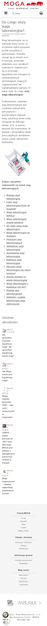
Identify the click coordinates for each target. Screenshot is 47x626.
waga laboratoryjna (12, 94)
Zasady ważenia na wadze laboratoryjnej (16, 278)
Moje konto (23, 575)
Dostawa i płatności (23, 542)
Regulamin (23, 563)
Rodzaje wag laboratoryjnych (14, 292)
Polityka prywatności (23, 560)
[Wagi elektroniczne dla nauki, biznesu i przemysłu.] (23, 4)
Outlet (23, 528)
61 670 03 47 (22, 8)
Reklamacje (23, 549)
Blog (23, 524)
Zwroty (23, 545)
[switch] (5, 622)
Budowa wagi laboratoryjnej (13, 197)
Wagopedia (5, 36)
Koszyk (23, 578)
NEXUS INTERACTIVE (28, 618)
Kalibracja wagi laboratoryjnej (14, 261)
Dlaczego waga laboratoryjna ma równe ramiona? (18, 270)
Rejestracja (23, 581)
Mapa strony (23, 531)
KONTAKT (34, 8)
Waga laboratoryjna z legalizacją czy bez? (17, 285)
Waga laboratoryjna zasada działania (16, 221)
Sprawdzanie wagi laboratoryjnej (15, 255)
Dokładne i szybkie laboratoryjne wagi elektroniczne (15, 301)
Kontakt (23, 521)
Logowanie (23, 584)
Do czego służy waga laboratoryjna (17, 227)
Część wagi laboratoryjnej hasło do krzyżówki (18, 206)
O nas (23, 518)
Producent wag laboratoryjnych (14, 241)
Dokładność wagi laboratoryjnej (15, 248)
